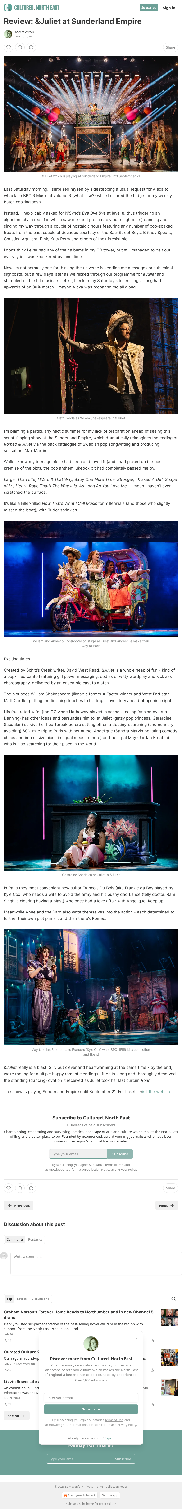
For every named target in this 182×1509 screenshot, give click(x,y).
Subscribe (148, 7)
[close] (136, 1338)
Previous (22, 1205)
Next (163, 1205)
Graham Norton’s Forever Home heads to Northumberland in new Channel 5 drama (79, 1315)
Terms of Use (114, 1420)
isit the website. (157, 1091)
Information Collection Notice (89, 1425)
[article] (91, 1326)
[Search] (173, 1298)
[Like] (8, 47)
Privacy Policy (126, 1425)
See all (13, 1415)
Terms (99, 1487)
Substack (72, 1504)
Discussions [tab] (40, 1299)
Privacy (88, 1487)
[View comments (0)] (20, 47)
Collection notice (116, 1487)
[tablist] (24, 1239)
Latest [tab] (22, 1299)
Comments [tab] (15, 1239)
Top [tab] (9, 1299)
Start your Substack (82, 1495)
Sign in (169, 7)
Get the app (110, 1495)
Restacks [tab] (35, 1239)
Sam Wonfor (24, 31)
